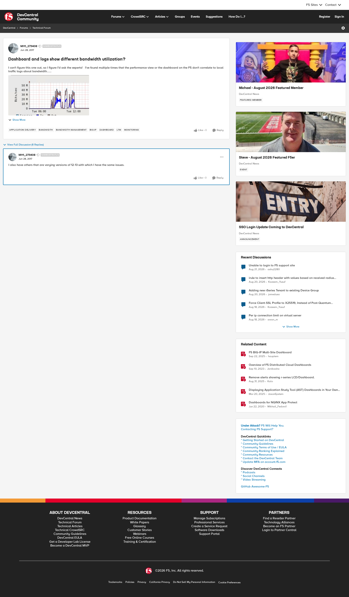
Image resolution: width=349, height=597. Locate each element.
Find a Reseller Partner (279, 518)
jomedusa (274, 294)
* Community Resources (257, 454)
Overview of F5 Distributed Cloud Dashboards (280, 365)
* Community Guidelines (257, 443)
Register (324, 16)
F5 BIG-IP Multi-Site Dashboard (270, 352)
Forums (24, 27)
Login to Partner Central (279, 530)
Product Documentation (140, 518)
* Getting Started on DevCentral (262, 440)
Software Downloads (209, 530)
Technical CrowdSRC (70, 530)
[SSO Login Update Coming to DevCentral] (291, 201)
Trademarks (115, 582)
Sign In (339, 16)
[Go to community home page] (21, 17)
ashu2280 (274, 269)
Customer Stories (139, 530)
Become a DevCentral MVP (69, 546)
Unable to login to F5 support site (272, 265)
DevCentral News (249, 94)
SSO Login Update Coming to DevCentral (271, 227)
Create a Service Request (209, 526)
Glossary (139, 526)
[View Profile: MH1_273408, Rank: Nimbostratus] (13, 48)
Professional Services (209, 522)
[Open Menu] (343, 28)
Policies (129, 582)
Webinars (139, 534)
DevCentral (9, 27)
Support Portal (209, 534)
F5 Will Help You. (262, 425)
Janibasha (273, 368)
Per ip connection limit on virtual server (275, 315)
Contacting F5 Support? (257, 429)
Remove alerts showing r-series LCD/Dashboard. (282, 377)
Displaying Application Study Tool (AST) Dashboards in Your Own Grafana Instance (293, 390)
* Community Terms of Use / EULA (264, 447)
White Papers (139, 522)
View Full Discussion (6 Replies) (25, 144)
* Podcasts (248, 472)
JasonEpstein (275, 394)
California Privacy (159, 582)
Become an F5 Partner (279, 526)
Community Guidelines (70, 534)
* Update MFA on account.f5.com (263, 462)
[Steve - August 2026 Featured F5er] (291, 132)
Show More (19, 119)
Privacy (142, 582)
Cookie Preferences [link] (229, 582)
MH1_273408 (28, 46)
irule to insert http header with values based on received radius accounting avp (291, 278)
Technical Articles (69, 526)
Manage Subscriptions (209, 518)
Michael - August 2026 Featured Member (271, 88)
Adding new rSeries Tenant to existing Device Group (284, 290)
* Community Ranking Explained (262, 451)
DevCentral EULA (69, 538)
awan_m (273, 319)
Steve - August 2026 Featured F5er (267, 157)
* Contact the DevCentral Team (262, 458)
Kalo (270, 381)
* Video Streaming (253, 479)
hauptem (273, 356)
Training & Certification (139, 542)
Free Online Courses (139, 538)
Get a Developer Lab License (69, 542)
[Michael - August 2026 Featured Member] (291, 62)
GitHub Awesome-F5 (255, 486)
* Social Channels (253, 476)
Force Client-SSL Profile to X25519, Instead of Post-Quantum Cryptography (290, 303)
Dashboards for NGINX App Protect (273, 402)
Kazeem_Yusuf (276, 281)
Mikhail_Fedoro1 (277, 406)
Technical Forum (42, 27)
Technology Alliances (279, 522)
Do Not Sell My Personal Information (194, 582)
